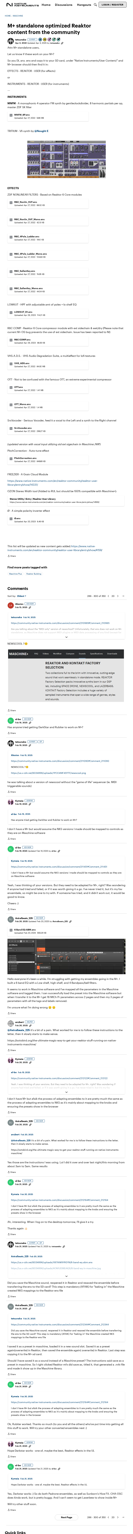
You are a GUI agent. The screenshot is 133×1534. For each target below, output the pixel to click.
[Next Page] (117, 596)
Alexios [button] (19, 604)
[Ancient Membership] (49, 39)
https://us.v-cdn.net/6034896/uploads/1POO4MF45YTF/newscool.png (48, 773)
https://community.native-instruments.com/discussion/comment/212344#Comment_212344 (60, 1324)
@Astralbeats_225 (18, 1030)
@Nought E (41, 130)
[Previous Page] (108, 596)
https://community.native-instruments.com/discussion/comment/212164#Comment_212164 (59, 1200)
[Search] (95, 5)
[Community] (22, 4)
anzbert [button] (19, 1022)
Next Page (66, 1517)
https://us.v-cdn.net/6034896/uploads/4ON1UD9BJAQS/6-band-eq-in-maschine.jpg (56, 1268)
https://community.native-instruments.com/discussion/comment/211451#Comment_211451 (59, 866)
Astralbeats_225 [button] (24, 918)
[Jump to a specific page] (123, 596)
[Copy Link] (62, 42)
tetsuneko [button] (20, 39)
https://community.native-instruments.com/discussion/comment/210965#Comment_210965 (60, 623)
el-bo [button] (18, 719)
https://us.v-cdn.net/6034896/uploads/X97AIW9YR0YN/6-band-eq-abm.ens (51, 1262)
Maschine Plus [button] (15, 574)
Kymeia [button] (19, 800)
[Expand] (66, 637)
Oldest (21, 596)
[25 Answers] (54, 39)
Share (11, 556)
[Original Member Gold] (45, 39)
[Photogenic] (40, 39)
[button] (10, 41)
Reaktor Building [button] (33, 574)
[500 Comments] (58, 39)
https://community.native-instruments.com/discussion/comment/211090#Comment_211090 (60, 761)
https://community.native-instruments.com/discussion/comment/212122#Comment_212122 (59, 1078)
